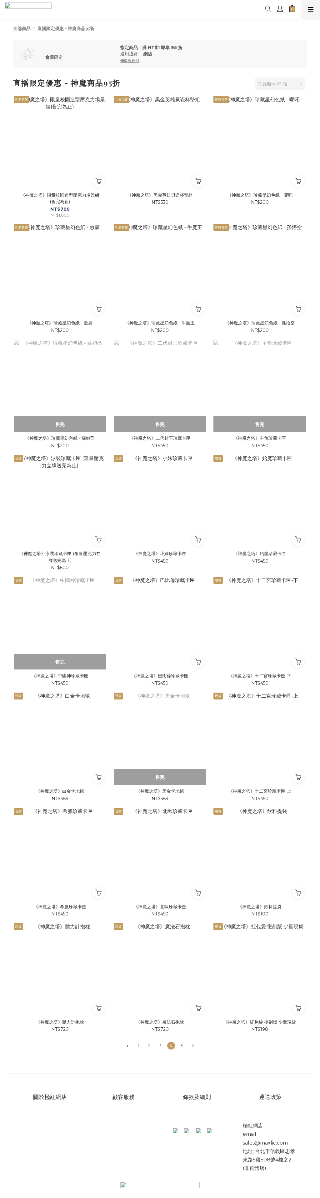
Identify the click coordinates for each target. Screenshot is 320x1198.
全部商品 (22, 28)
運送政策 (271, 1097)
